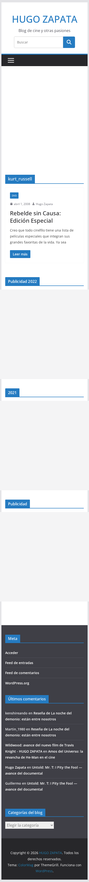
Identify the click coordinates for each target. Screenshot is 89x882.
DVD (14, 195)
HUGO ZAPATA (44, 19)
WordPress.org (17, 683)
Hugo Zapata (44, 204)
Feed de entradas (19, 662)
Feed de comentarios (22, 673)
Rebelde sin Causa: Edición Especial (35, 216)
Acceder (11, 652)
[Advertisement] (44, 127)
